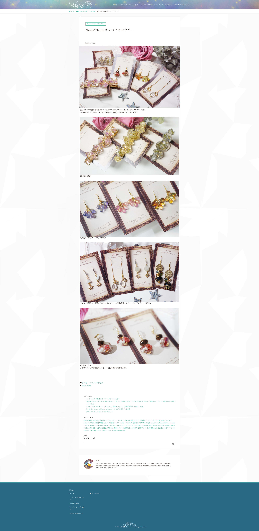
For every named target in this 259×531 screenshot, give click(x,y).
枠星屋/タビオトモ (146, 420)
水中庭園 (111, 423)
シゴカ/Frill (128, 423)
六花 (147, 423)
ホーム (115, 4)
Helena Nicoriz (169, 423)
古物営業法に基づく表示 (129, 525)
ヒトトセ (137, 420)
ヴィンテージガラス (126, 425)
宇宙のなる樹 (94, 423)
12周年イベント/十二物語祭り (108, 430)
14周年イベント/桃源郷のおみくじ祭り (124, 428)
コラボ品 (144, 425)
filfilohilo (87, 423)
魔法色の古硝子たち (181, 4)
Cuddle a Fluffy (114, 425)
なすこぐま (156, 420)
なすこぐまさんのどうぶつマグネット (99, 412)
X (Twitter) (95, 493)
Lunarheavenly (89, 425)
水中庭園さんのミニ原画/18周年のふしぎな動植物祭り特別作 (108, 409)
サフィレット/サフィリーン (116, 420)
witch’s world (119, 423)
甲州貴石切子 (103, 423)
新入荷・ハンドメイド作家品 (92, 383)
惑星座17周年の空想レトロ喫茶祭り (158, 425)
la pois (151, 423)
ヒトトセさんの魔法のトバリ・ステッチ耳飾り (103, 399)
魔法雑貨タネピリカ (139, 423)
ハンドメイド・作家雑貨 (162, 4)
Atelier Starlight (166, 420)
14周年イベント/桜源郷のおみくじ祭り (150, 428)
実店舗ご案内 (146, 4)
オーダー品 (136, 425)
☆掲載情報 (121, 430)
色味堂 (106, 425)
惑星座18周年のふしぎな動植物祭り (95, 420)
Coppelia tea (98, 425)
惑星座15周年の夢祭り (104, 428)
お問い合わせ (129, 523)
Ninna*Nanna (86, 385)
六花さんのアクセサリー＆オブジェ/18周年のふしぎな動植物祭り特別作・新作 (114, 406)
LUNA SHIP (129, 420)
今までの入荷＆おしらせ (129, 4)
